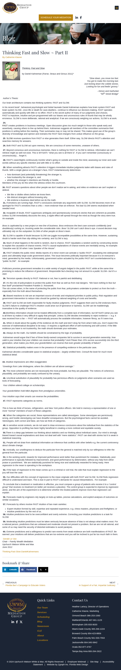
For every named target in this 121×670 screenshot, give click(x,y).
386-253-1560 (93, 615)
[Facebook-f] (80, 17)
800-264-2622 (95, 651)
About (40, 635)
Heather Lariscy (79, 606)
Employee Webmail (77, 662)
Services (42, 612)
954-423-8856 (94, 633)
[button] (117, 8)
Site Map (94, 662)
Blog (39, 621)
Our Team (42, 607)
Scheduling (43, 617)
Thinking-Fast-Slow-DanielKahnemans (20, 551)
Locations (42, 640)
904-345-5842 (90, 642)
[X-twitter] (21, 621)
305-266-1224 (98, 629)
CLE (39, 631)
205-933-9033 (90, 624)
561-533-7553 (98, 638)
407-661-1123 (95, 620)
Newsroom (43, 626)
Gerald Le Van (10, 539)
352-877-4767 (84, 647)
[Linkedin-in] (76, 17)
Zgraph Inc (63, 664)
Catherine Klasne (80, 611)
